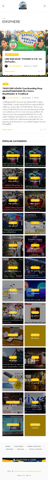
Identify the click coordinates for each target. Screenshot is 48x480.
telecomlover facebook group (27, 471)
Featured (18, 446)
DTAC (5, 84)
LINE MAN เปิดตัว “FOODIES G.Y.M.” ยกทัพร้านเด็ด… (23, 60)
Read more (10, 71)
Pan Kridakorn (15, 66)
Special (21, 449)
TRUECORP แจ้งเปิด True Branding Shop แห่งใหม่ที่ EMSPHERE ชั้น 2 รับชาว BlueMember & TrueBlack (22, 91)
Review (9, 449)
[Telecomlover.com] (23, 6)
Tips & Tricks (35, 449)
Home (7, 446)
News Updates (12, 54)
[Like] (42, 71)
